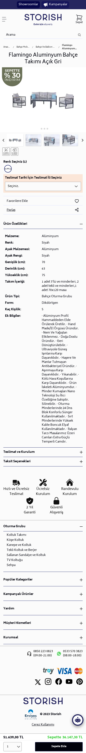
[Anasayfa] (43, 19)
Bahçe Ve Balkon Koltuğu (46, 47)
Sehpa (11, 565)
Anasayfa (6, 47)
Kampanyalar (58, 4)
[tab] (38, 128)
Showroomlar (28, 4)
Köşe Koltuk (15, 540)
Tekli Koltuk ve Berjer (22, 550)
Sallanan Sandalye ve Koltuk (26, 555)
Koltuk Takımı (16, 535)
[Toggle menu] (5, 19)
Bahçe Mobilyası (23, 47)
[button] (15, 140)
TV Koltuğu (15, 560)
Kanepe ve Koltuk (19, 545)
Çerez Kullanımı (43, 725)
